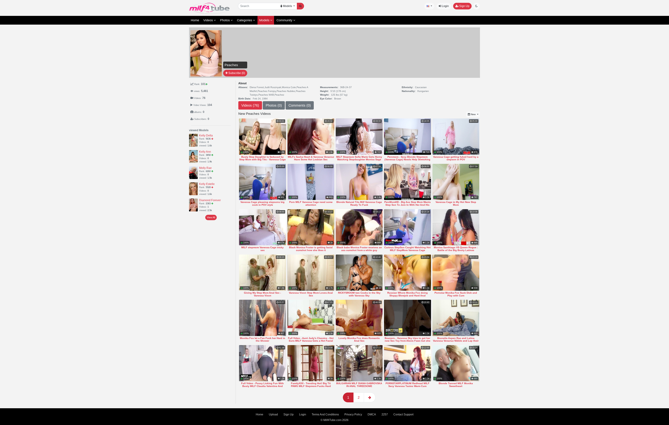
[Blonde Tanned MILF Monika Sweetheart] (455, 363)
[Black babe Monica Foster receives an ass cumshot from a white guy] (359, 227)
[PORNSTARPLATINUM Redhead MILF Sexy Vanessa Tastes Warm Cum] (407, 363)
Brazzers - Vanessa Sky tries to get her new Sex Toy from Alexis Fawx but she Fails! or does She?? (407, 341)
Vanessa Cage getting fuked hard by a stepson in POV (455, 158)
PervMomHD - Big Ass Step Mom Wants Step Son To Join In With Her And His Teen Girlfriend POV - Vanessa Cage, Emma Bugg (407, 206)
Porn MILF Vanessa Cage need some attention (311, 203)
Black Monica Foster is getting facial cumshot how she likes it (311, 249)
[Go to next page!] (369, 397)
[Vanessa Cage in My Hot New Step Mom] (455, 182)
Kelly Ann (205, 151)
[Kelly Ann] (194, 156)
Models (264, 20)
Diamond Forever (210, 200)
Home (195, 20)
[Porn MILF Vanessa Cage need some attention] (310, 182)
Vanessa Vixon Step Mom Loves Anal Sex (311, 294)
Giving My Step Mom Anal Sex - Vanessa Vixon (262, 294)
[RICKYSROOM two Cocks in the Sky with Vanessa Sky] (359, 273)
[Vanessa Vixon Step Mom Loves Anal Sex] (310, 273)
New (473, 114)
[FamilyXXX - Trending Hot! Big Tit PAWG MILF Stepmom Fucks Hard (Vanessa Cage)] (310, 363)
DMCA (372, 414)
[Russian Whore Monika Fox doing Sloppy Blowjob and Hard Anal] (407, 273)
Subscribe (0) (236, 73)
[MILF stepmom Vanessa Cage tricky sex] (262, 227)
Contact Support (403, 414)
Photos (225, 20)
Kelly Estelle (207, 183)
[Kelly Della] (194, 140)
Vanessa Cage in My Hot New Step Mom (456, 203)
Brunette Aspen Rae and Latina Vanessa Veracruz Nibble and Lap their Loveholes (456, 341)
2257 (385, 414)
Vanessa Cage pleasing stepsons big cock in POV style (262, 203)
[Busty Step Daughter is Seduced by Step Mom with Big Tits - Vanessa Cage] (262, 136)
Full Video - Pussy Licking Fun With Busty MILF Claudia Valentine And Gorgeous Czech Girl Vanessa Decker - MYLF (262, 387)
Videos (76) (250, 105)
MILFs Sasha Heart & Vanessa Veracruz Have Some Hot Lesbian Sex (311, 158)
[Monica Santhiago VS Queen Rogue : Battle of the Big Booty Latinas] (455, 227)
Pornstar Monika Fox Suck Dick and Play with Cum (456, 294)
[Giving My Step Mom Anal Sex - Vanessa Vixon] (262, 273)
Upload (273, 414)
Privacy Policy (353, 414)
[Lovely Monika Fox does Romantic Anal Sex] (359, 318)
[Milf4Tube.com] (209, 8)
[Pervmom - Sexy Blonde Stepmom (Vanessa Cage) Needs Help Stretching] (407, 136)
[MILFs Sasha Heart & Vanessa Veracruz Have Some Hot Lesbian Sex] (310, 136)
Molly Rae (205, 167)
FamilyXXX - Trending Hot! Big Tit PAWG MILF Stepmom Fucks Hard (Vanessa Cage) (311, 386)
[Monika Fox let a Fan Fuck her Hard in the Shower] (262, 318)
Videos (208, 20)
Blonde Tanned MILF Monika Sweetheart (456, 384)
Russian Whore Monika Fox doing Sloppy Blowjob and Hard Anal (407, 294)
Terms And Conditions (325, 414)
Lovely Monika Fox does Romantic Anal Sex (359, 339)
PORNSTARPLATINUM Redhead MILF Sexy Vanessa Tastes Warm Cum (407, 384)
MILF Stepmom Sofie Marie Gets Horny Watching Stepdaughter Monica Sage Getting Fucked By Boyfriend (359, 159)
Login (445, 6)
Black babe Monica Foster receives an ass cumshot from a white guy (359, 249)
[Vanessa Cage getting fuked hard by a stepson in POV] (455, 136)
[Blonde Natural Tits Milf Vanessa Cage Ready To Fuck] (359, 182)
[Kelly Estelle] (194, 188)
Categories (245, 20)
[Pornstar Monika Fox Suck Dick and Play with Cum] (455, 273)
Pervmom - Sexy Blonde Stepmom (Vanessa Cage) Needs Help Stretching (407, 158)
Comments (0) (300, 105)
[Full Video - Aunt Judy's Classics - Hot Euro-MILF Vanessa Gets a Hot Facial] (310, 318)
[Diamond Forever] (194, 205)
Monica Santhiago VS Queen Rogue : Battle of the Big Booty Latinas (456, 249)
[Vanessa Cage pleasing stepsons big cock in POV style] (262, 182)
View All (211, 217)
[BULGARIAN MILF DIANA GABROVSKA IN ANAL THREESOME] (359, 363)
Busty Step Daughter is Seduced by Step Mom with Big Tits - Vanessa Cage (262, 158)
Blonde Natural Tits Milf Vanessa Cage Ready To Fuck (359, 203)
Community (284, 20)
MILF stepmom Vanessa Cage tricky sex (262, 249)
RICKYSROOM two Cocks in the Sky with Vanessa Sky (359, 294)
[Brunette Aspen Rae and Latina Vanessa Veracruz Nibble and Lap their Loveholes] (455, 318)
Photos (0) (274, 105)
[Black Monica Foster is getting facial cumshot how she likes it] (310, 227)
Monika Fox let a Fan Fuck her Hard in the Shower (262, 339)
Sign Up (464, 6)
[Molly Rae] (194, 172)
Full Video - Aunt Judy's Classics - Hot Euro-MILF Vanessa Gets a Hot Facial (311, 339)
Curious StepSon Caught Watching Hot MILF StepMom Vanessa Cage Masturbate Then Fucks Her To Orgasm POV (407, 251)
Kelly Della (206, 135)
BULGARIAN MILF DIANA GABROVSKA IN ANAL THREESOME (359, 384)
